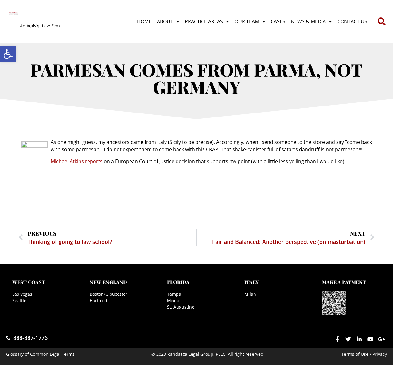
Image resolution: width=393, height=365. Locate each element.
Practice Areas (204, 21)
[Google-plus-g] (381, 339)
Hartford (98, 300)
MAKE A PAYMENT (344, 282)
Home (144, 21)
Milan (250, 294)
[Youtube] (370, 339)
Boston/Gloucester (108, 294)
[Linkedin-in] (359, 339)
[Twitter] (348, 339)
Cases (278, 21)
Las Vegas (22, 294)
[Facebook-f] (337, 339)
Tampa (174, 294)
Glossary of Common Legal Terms (40, 354)
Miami (173, 300)
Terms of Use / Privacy (364, 354)
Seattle (19, 300)
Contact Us (352, 21)
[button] (8, 54)
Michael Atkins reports (77, 161)
